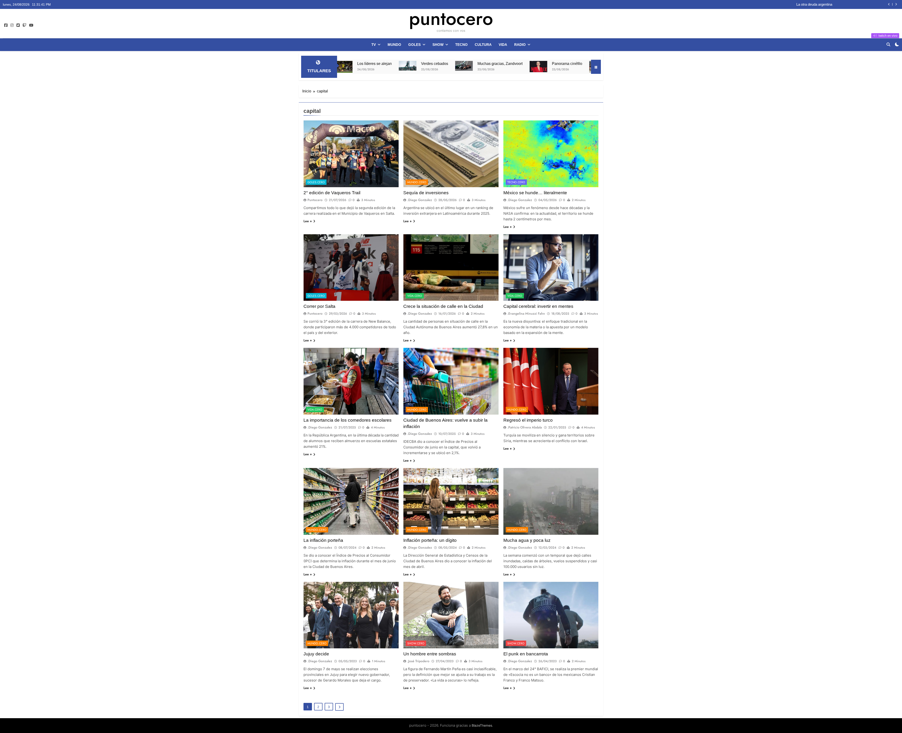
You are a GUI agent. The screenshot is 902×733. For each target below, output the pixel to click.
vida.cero (414, 296)
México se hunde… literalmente (535, 192)
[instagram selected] (12, 25)
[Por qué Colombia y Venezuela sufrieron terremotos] (512, 67)
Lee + (307, 221)
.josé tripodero (418, 661)
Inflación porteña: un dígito (430, 540)
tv (373, 45)
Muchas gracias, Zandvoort (414, 63)
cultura (483, 45)
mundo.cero (416, 182)
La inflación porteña (323, 540)
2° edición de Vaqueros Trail (331, 192)
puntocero (451, 18)
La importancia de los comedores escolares (347, 420)
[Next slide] (896, 4)
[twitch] (24, 25)
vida (503, 45)
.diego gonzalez (419, 200)
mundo (394, 45)
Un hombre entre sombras (429, 653)
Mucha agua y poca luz (527, 540)
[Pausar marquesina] (596, 67)
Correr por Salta (319, 306)
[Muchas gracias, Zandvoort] (378, 66)
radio (520, 45)
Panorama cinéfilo (481, 63)
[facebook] (6, 25)
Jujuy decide (316, 653)
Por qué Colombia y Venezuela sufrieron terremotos (569, 63)
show (437, 45)
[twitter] (18, 25)
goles (414, 45)
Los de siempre (820, 4)
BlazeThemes (482, 725)
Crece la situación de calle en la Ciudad (443, 306)
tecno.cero (516, 182)
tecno (461, 45)
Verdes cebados (348, 63)
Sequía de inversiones (426, 192)
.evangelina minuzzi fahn (526, 313)
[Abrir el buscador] (888, 44)
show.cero (415, 643)
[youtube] (31, 25)
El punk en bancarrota (525, 653)
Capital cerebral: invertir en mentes (538, 306)
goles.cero (316, 182)
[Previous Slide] (889, 4)
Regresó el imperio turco (528, 420)
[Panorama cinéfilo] (452, 66)
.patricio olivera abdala (524, 427)
